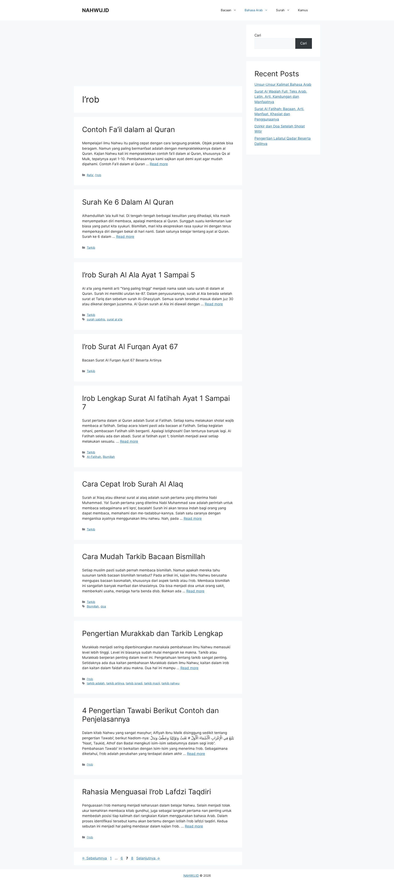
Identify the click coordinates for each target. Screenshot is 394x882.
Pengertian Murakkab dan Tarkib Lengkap (152, 633)
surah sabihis (96, 319)
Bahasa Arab (254, 10)
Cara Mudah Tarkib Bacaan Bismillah (143, 556)
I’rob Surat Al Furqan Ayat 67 (130, 346)
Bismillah (109, 456)
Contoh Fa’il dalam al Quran (128, 129)
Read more (159, 164)
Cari (257, 35)
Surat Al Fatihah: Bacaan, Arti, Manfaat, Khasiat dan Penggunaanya (279, 114)
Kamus (303, 10)
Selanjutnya (148, 858)
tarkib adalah (96, 683)
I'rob (98, 175)
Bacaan (226, 10)
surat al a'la (114, 319)
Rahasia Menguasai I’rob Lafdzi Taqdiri (146, 791)
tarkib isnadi (134, 683)
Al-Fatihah (94, 456)
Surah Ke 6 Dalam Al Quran (127, 202)
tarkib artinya (115, 683)
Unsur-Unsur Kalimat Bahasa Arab (282, 84)
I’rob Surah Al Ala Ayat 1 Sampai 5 (138, 274)
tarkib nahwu (170, 683)
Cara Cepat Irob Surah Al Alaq (132, 484)
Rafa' (90, 175)
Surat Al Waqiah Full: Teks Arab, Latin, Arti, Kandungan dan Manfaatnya (280, 96)
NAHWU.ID (95, 10)
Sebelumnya (94, 858)
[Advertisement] (158, 53)
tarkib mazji (152, 683)
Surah (280, 10)
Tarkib (91, 247)
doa (103, 606)
